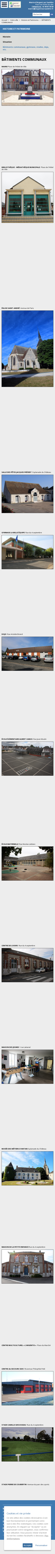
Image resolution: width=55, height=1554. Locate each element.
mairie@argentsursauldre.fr (40, 9)
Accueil (4, 20)
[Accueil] (15, 7)
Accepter (28, 1545)
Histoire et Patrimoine (30, 20)
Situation (7, 42)
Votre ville (14, 20)
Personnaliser (41, 1545)
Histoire (6, 36)
